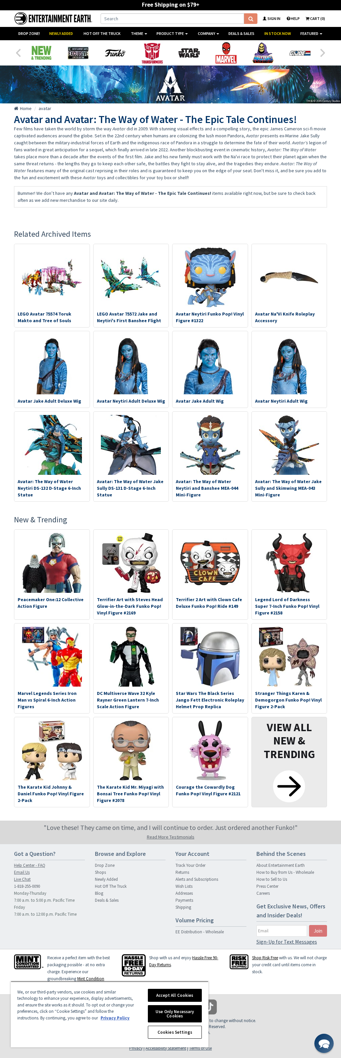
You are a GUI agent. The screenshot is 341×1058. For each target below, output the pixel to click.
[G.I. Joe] (300, 53)
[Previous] (18, 52)
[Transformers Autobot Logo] (152, 53)
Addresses (184, 893)
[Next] (323, 52)
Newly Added (61, 33)
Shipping (183, 907)
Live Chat (22, 879)
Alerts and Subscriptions (196, 879)
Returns (182, 872)
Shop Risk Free (265, 958)
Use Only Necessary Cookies (175, 1014)
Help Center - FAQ (29, 865)
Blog (99, 893)
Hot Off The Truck (102, 33)
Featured (309, 33)
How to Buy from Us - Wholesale (285, 872)
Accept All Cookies (174, 995)
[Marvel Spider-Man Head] (226, 53)
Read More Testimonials (170, 837)
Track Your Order (190, 865)
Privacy (136, 1048)
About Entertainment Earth (280, 865)
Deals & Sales (241, 33)
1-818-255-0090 (27, 886)
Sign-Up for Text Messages (286, 941)
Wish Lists (183, 886)
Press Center (267, 886)
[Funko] (115, 53)
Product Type (170, 33)
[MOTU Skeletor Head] (263, 53)
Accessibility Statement (166, 1048)
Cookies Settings (175, 1032)
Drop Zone (105, 865)
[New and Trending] (41, 53)
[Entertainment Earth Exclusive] (78, 53)
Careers (263, 893)
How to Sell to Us (271, 879)
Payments (184, 900)
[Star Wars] (189, 53)
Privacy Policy (115, 1018)
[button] (324, 1043)
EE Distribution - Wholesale (199, 932)
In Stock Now (277, 33)
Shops (100, 872)
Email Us (22, 872)
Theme (137, 33)
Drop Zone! (29, 33)
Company (207, 33)
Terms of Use (200, 1048)
